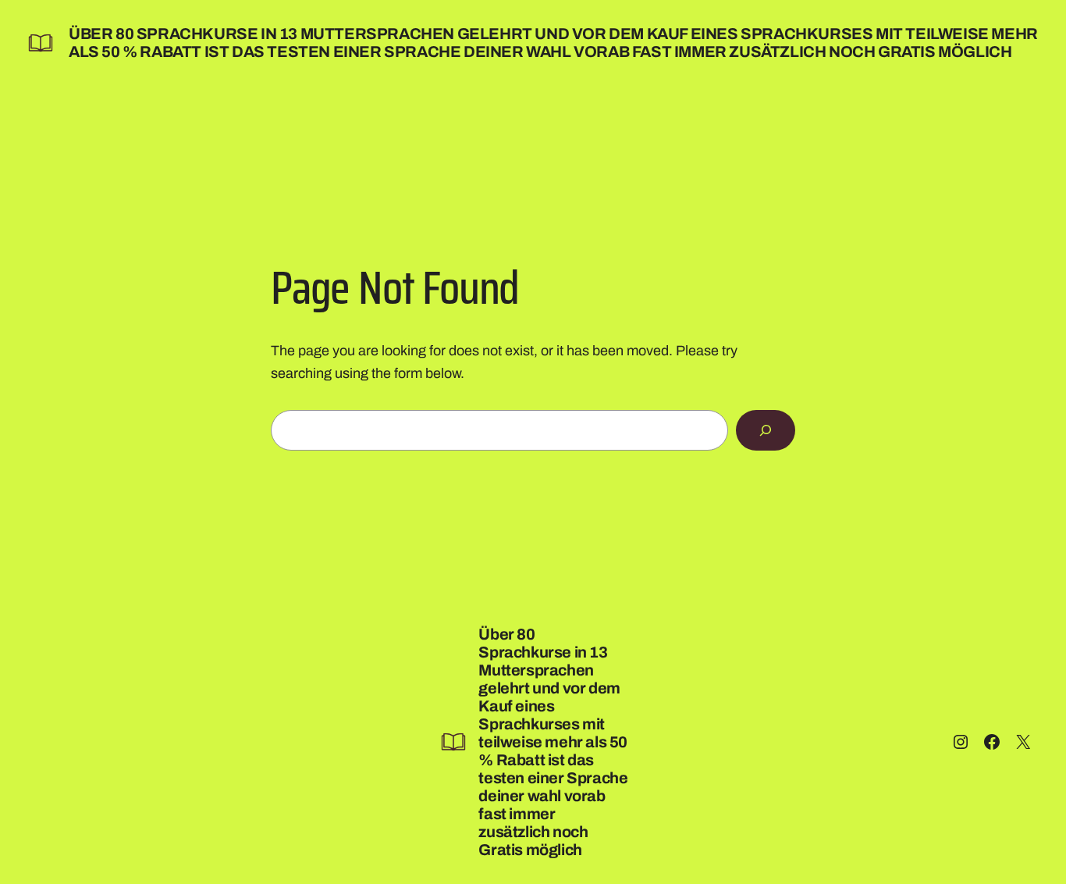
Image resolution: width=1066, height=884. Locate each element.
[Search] (765, 430)
